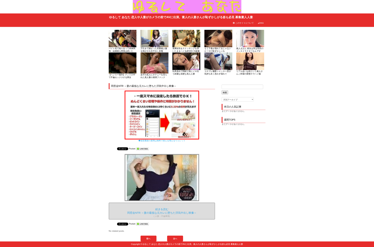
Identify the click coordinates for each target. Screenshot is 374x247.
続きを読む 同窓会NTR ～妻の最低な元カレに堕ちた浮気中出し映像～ (161, 212)
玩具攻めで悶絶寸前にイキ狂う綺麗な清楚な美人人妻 (185, 72)
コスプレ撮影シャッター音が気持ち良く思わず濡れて (217, 72)
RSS (262, 23)
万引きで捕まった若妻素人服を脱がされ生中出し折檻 (154, 49)
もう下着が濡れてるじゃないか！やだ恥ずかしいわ (217, 49)
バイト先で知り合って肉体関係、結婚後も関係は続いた (122, 49)
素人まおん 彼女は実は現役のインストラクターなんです (249, 49)
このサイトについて (244, 23)
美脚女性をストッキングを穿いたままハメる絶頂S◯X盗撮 (186, 49)
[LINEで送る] (142, 148)
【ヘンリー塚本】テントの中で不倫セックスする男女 (122, 76)
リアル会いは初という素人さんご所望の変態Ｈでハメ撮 (249, 72)
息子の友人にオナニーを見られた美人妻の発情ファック (154, 76)
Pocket (132, 148)
